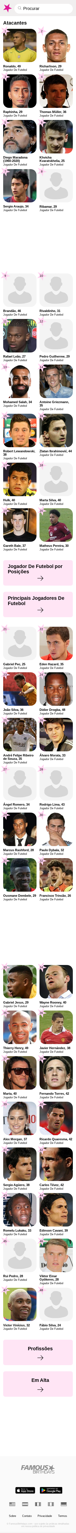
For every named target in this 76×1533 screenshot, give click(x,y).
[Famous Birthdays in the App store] (25, 1490)
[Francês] (38, 1504)
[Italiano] (51, 1504)
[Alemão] (64, 1504)
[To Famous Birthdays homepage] (7, 8)
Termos (62, 1516)
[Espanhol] (25, 1504)
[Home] (38, 1469)
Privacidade (45, 1516)
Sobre (12, 1516)
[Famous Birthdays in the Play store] (51, 1490)
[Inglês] (12, 1504)
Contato (27, 1516)
